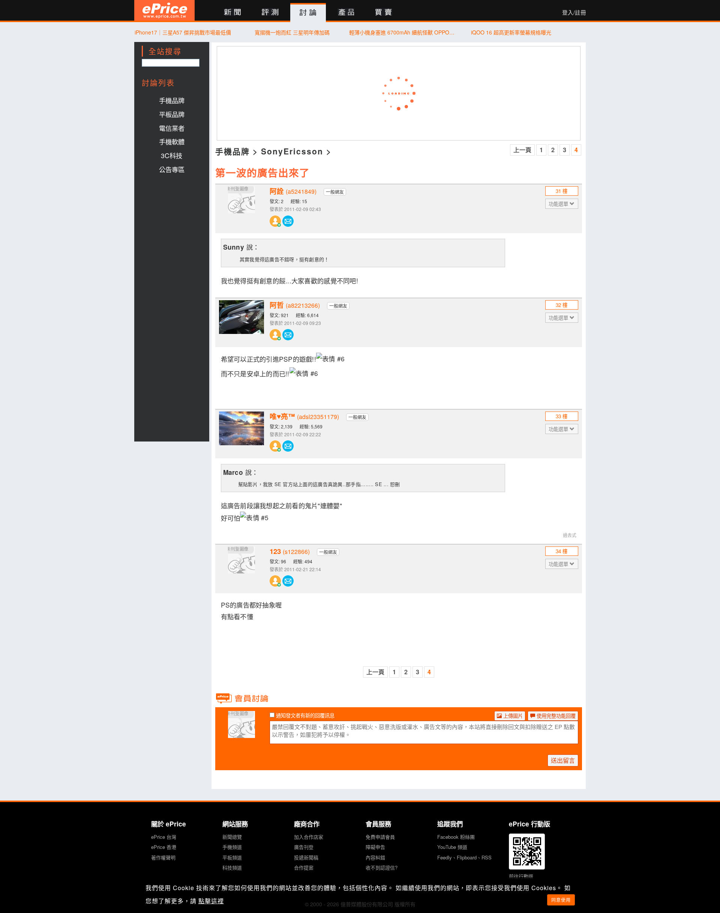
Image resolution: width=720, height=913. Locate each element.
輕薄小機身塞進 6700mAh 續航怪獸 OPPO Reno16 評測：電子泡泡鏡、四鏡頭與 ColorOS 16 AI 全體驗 (401, 32)
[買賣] (384, 12)
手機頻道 (232, 846)
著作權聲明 (163, 857)
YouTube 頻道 (452, 846)
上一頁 (522, 149)
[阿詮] (241, 208)
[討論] (308, 12)
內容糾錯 (375, 857)
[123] (241, 568)
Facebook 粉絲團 (456, 836)
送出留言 (563, 760)
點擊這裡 (211, 901)
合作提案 (304, 867)
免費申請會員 (380, 836)
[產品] (346, 12)
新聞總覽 (232, 836)
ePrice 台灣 (163, 836)
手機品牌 (171, 100)
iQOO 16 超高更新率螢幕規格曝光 (511, 32)
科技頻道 (232, 867)
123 (290, 551)
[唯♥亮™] (241, 434)
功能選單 (559, 203)
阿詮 (293, 191)
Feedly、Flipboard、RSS (464, 857)
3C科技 (171, 155)
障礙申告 (375, 846)
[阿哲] (241, 322)
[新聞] (232, 12)
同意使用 (561, 900)
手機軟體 (171, 141)
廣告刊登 (304, 846)
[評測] (270, 12)
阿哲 (295, 305)
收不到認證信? (382, 867)
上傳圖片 (512, 715)
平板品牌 (171, 114)
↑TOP (605, 868)
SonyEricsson (292, 151)
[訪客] (241, 733)
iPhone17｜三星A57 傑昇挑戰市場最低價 (183, 32)
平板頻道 (232, 857)
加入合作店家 (308, 836)
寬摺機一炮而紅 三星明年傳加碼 (292, 32)
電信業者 (171, 128)
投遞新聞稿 (306, 857)
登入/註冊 (574, 12)
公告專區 (171, 169)
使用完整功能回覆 (555, 715)
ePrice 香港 (163, 846)
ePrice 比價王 (164, 10)
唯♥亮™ (304, 416)
